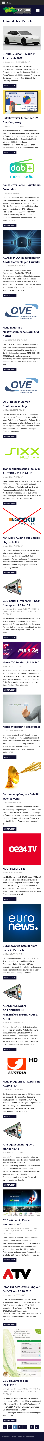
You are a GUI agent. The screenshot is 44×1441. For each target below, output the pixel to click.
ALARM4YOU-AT (19, 266)
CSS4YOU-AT (7, 611)
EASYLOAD (17, 611)
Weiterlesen (9, 86)
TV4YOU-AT (20, 126)
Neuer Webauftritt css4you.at (21, 726)
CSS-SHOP (34, 609)
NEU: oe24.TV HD (14, 868)
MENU (8, 3)
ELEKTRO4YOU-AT (23, 62)
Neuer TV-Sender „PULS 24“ (21, 662)
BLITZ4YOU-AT (18, 410)
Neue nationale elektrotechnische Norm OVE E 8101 (21, 332)
